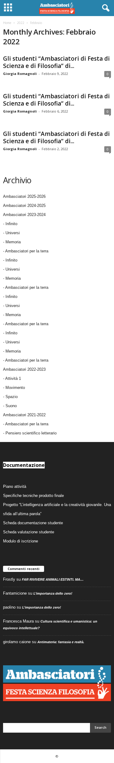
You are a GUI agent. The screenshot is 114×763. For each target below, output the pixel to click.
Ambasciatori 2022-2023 (24, 369)
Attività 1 (13, 378)
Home (7, 23)
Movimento (15, 387)
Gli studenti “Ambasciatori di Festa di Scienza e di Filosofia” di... (56, 62)
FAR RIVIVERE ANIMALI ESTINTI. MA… (53, 579)
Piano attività (14, 486)
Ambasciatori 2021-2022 (24, 415)
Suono (11, 405)
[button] (104, 8)
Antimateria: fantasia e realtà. (60, 642)
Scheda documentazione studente (33, 523)
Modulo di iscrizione (20, 541)
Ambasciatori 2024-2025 (24, 205)
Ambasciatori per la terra (26, 424)
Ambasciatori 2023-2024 (24, 214)
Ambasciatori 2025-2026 (24, 196)
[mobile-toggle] (8, 8)
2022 (20, 23)
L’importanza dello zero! (52, 593)
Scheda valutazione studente (28, 532)
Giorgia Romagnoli (20, 73)
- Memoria (12, 242)
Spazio (11, 396)
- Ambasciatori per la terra (25, 251)
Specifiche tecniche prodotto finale (33, 495)
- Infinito (10, 223)
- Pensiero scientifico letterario (30, 433)
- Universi (11, 233)
